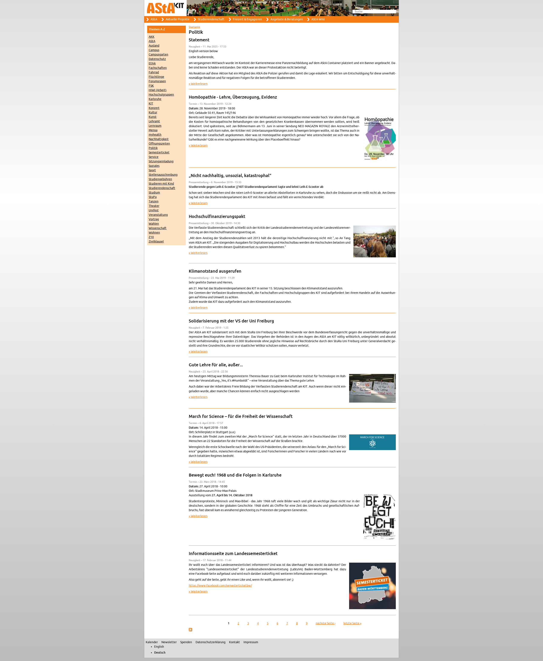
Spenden (186, 642)
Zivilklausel (156, 241)
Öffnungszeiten (159, 143)
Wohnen (154, 232)
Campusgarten (158, 54)
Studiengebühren (160, 179)
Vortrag (154, 219)
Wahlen (154, 223)
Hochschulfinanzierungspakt (217, 217)
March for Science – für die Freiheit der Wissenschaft (240, 416)
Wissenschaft (158, 228)
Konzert (154, 108)
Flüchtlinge (156, 76)
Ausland (154, 45)
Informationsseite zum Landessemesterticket (233, 554)
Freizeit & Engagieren (247, 19)
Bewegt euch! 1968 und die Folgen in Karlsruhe (235, 475)
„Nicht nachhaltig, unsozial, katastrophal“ (230, 176)
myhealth (155, 134)
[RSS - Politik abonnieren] (190, 630)
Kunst (153, 117)
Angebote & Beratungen (286, 19)
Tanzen (153, 201)
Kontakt (234, 642)
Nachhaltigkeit (159, 139)
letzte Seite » (352, 623)
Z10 (151, 237)
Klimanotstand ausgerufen (215, 271)
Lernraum (155, 125)
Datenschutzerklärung (210, 642)
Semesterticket (159, 152)
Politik (153, 148)
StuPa (153, 197)
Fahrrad (154, 72)
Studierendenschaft (211, 19)
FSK (151, 85)
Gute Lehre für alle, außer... (216, 365)
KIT (151, 103)
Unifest (154, 210)
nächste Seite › (325, 623)
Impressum (251, 642)
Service (153, 157)
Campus (154, 50)
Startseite (194, 27)
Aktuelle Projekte (177, 19)
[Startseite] (271, 8)
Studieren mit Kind (161, 183)
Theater (154, 206)
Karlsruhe (155, 99)
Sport (152, 170)
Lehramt (154, 121)
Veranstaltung (158, 214)
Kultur (153, 112)
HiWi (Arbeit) (158, 90)
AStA (154, 19)
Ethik (152, 63)
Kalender (152, 642)
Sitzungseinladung (161, 161)
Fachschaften (158, 68)
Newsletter (169, 642)
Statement (199, 40)
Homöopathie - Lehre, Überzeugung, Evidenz (233, 97)
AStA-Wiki (318, 19)
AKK (151, 36)
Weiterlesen (199, 83)
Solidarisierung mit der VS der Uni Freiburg (231, 321)
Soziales (154, 165)
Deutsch (159, 652)
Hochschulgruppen (161, 94)
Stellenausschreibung (163, 174)
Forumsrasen (157, 81)
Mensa (153, 130)
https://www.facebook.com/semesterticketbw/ (220, 585)
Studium (154, 192)
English (159, 646)
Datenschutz (157, 59)
